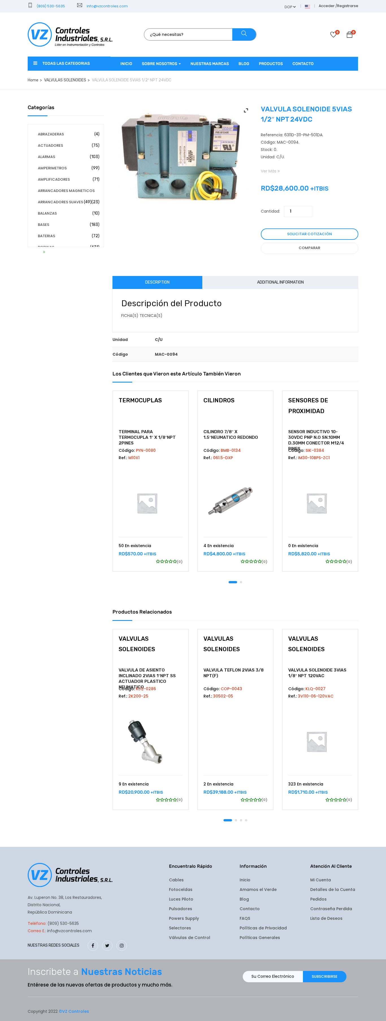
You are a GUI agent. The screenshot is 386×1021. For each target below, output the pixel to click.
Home (33, 80)
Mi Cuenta (320, 880)
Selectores (180, 928)
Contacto (303, 63)
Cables (176, 880)
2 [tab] (241, 582)
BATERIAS (46, 236)
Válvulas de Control (189, 937)
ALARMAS (46, 156)
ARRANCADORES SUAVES (60, 202)
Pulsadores (180, 909)
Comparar (309, 248)
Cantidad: (270, 211)
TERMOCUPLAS (140, 400)
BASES (43, 224)
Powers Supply (184, 918)
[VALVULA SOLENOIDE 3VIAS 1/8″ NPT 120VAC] (320, 741)
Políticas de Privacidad (263, 928)
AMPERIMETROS (52, 168)
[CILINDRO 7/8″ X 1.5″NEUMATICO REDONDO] (235, 503)
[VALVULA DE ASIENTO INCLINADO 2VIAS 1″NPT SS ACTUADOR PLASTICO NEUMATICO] (151, 741)
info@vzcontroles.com (106, 6)
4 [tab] (246, 820)
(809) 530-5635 (50, 6)
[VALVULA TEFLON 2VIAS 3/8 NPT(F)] (235, 741)
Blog (243, 63)
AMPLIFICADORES (54, 179)
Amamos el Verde (258, 889)
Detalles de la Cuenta (332, 889)
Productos (271, 63)
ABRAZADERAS (51, 134)
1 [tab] (233, 582)
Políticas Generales (260, 937)
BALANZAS (47, 213)
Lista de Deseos (326, 918)
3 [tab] (241, 820)
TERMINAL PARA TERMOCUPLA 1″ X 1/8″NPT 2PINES (147, 437)
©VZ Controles (74, 1011)
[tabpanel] (150, 485)
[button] (349, 35)
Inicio (126, 63)
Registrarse (347, 5)
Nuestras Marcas (209, 63)
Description (157, 282)
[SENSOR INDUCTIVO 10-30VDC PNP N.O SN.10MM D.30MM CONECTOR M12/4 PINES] (320, 503)
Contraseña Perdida (331, 909)
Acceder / (328, 5)
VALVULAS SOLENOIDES (65, 80)
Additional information (280, 282)
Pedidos (318, 899)
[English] (308, 6)
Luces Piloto (181, 899)
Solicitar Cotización (309, 234)
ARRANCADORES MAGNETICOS (66, 190)
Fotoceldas (180, 889)
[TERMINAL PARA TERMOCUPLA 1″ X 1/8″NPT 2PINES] (151, 503)
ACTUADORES (50, 145)
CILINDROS (219, 400)
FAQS (245, 918)
